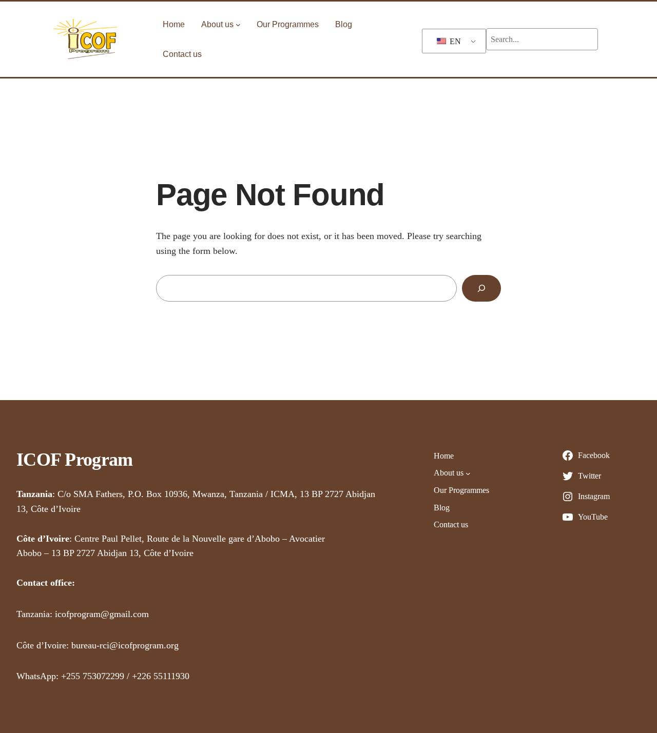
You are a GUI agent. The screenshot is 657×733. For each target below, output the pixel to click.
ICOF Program (74, 459)
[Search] (481, 288)
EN (454, 41)
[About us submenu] (238, 24)
